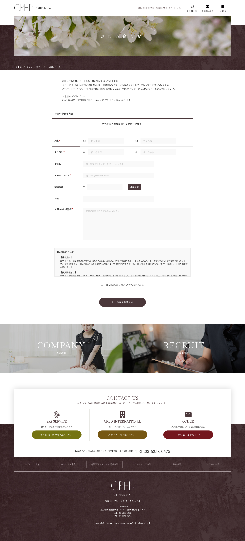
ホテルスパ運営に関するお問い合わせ (122, 133)
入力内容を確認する (122, 302)
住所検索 (134, 187)
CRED (30, 7)
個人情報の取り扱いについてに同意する (124, 284)
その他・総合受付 (122, 142)
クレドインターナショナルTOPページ (29, 67)
